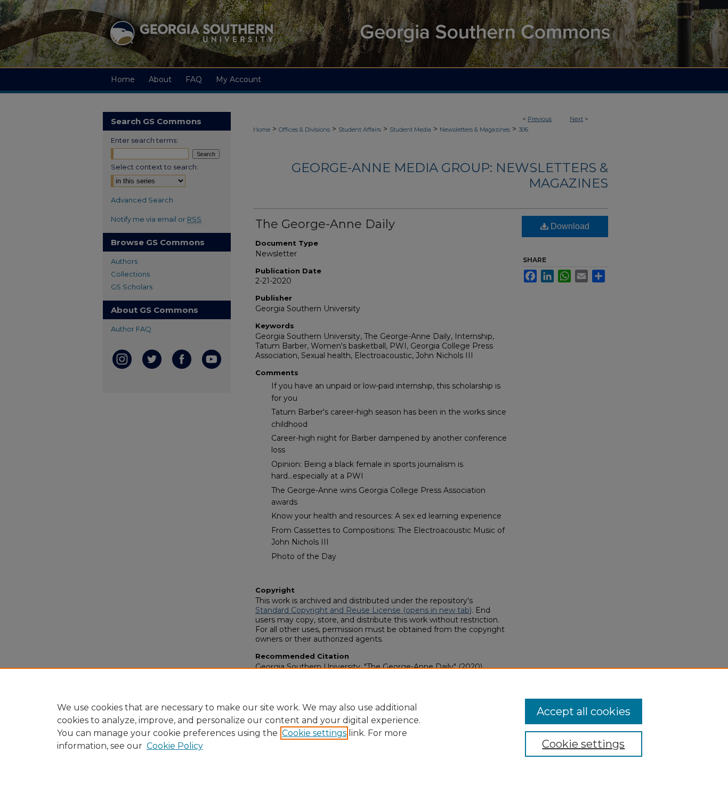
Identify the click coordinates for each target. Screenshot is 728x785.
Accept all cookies (583, 711)
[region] (364, 726)
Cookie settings (314, 733)
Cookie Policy (175, 746)
